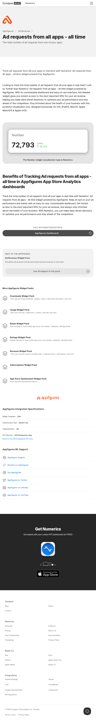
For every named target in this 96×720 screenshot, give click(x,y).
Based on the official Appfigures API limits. (18, 439)
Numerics (30, 3)
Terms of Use (10, 715)
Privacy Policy (23, 715)
